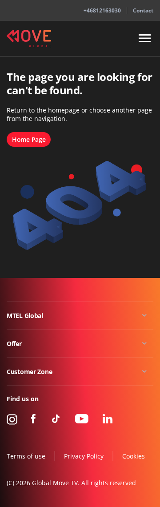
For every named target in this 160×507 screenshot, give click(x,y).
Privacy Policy (84, 456)
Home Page (28, 139)
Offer (14, 343)
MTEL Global (25, 315)
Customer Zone (29, 371)
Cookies (133, 456)
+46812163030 (102, 10)
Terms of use (26, 456)
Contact (143, 10)
